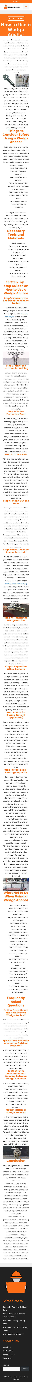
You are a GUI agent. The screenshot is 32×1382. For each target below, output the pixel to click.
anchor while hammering (16, 584)
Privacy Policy (9, 1355)
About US (7, 1347)
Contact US (8, 1351)
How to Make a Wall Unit (13, 1334)
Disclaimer (7, 1358)
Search (6, 1365)
